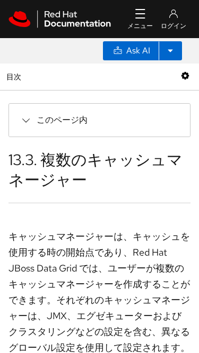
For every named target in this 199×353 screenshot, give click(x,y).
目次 (15, 76)
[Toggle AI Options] (170, 50)
